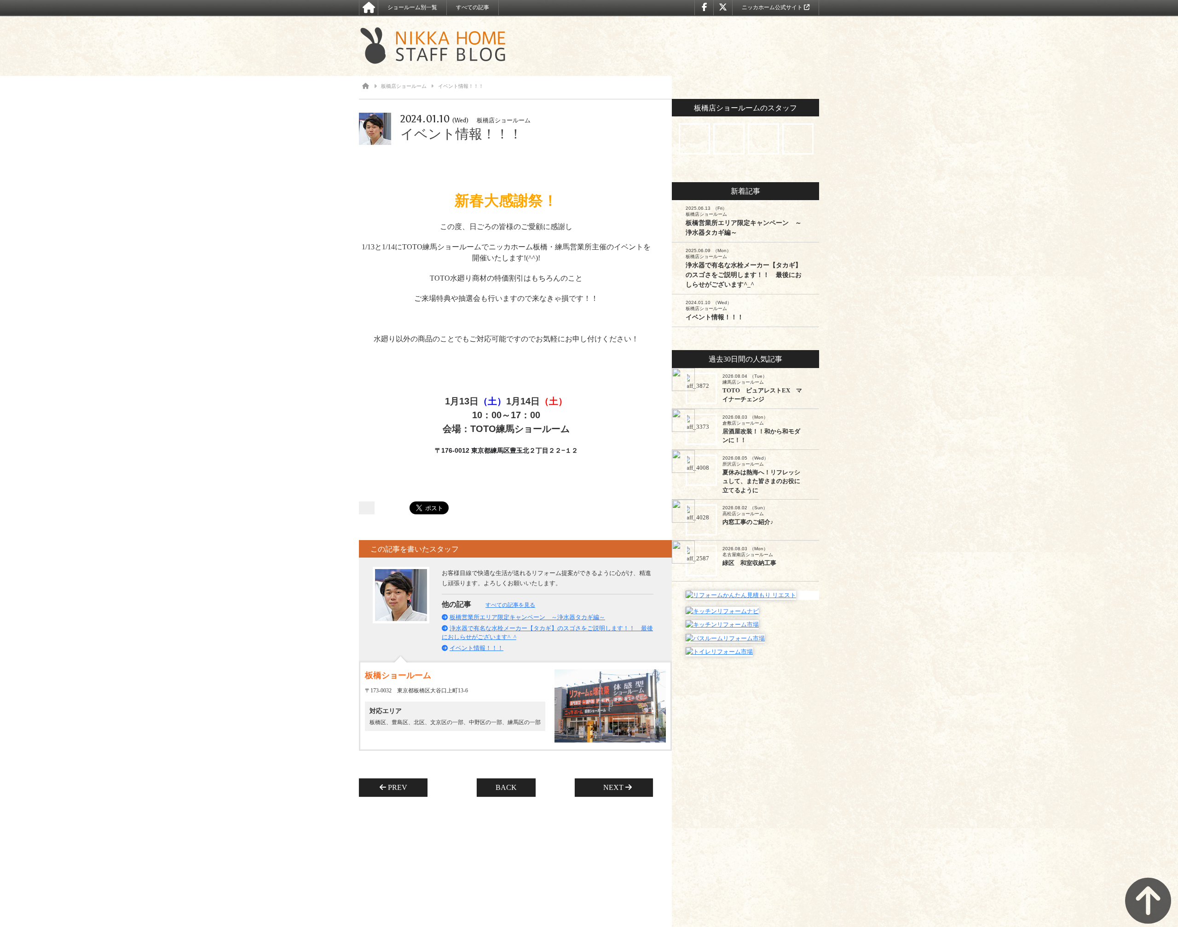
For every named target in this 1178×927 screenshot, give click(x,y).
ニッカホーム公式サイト (773, 7)
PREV (400, 787)
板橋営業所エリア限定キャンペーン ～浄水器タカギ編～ (527, 617)
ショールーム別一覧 (412, 7)
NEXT (610, 787)
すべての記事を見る (510, 605)
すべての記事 (472, 7)
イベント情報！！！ (476, 648)
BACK (506, 787)
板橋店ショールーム (404, 86)
